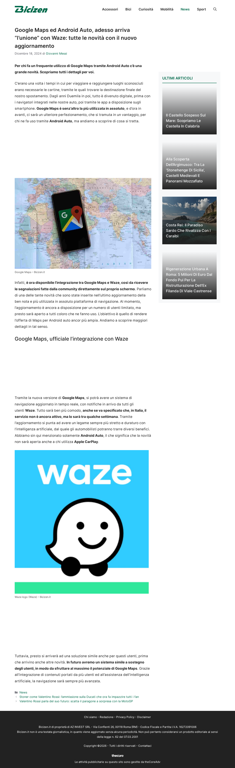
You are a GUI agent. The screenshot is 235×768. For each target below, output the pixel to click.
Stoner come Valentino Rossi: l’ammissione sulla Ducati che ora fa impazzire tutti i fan (79, 697)
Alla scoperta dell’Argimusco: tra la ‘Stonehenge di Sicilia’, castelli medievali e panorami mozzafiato (185, 170)
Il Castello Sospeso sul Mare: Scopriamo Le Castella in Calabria (186, 120)
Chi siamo (90, 717)
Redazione (106, 717)
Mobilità (166, 9)
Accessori (110, 9)
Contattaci (144, 745)
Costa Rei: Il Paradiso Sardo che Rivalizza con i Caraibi (188, 230)
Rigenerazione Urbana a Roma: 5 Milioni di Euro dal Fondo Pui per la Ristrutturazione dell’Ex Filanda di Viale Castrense (189, 280)
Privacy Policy (125, 717)
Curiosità (146, 9)
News (185, 9)
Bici (128, 9)
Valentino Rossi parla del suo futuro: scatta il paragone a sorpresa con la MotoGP (76, 701)
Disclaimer (144, 717)
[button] (215, 9)
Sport (201, 9)
